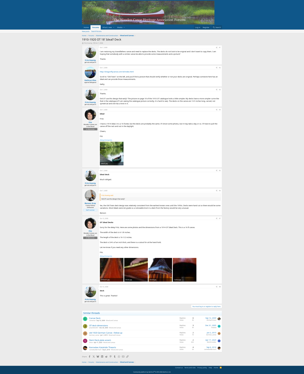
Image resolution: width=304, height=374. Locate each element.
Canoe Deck (94, 318)
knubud (213, 327)
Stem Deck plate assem (100, 340)
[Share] (216, 47)
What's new (107, 27)
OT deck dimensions (98, 325)
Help (210, 368)
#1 (220, 47)
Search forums (96, 31)
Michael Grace (211, 320)
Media (119, 27)
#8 (220, 287)
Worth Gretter (211, 342)
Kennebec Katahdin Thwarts (102, 347)
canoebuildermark (95, 350)
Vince (91, 342)
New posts (85, 31)
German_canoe (94, 335)
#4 (220, 110)
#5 (220, 171)
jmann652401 (93, 328)
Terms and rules (190, 368)
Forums (95, 27)
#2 (220, 68)
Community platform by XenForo (152, 372)
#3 (220, 90)
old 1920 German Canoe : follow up (105, 332)
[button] (113, 27)
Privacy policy (202, 368)
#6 (220, 191)
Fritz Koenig (88, 43)
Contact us (179, 368)
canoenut (92, 320)
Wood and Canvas (112, 320)
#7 (220, 218)
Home (86, 27)
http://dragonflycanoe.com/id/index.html (117, 71)
